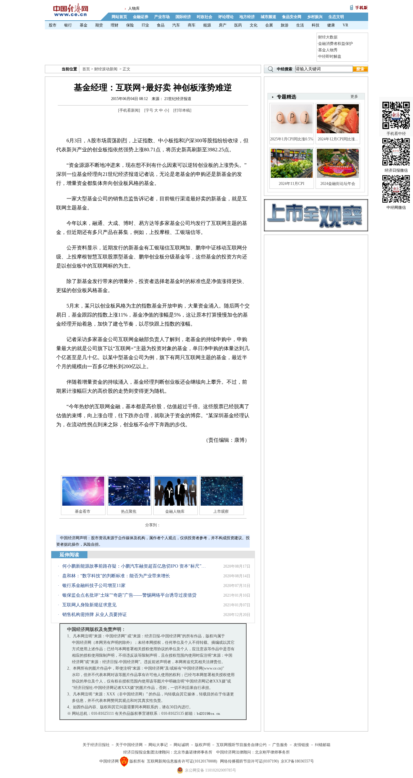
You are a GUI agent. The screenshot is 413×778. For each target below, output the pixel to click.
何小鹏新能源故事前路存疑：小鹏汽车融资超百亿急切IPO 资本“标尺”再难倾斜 (134, 566)
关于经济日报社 (96, 745)
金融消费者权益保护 (335, 43)
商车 (192, 25)
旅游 (284, 25)
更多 (354, 96)
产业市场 (162, 17)
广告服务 (280, 745)
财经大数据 (327, 37)
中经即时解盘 (329, 56)
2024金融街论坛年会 (337, 183)
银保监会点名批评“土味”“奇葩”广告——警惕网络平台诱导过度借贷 (129, 595)
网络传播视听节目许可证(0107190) (249, 761)
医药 (238, 25)
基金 (83, 25)
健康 (331, 25)
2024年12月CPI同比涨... (338, 139)
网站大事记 (158, 745)
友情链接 (301, 745)
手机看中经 (396, 133)
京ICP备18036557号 (297, 761)
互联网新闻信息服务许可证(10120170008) (182, 761)
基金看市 (82, 511)
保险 (130, 25)
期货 (99, 25)
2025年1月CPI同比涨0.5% (291, 139)
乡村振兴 (315, 17)
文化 (253, 25)
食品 (161, 25)
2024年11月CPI (291, 183)
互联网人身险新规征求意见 (89, 604)
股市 (52, 25)
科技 (315, 25)
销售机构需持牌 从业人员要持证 (94, 614)
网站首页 (119, 17)
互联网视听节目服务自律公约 (241, 745)
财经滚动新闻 (105, 69)
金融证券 (140, 17)
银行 (68, 25)
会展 (269, 25)
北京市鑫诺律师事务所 (193, 752)
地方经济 (247, 17)
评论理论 (226, 17)
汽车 (176, 25)
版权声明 (202, 745)
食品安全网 (291, 17)
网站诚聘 (181, 745)
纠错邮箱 (322, 745)
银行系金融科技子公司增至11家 (94, 585)
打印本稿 (182, 110)
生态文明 (336, 17)
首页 (86, 69)
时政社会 (204, 17)
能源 (207, 25)
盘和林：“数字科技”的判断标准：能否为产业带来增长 (116, 575)
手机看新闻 (129, 110)
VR (345, 25)
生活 (300, 25)
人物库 (134, 8)
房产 (223, 25)
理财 (114, 25)
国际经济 (183, 17)
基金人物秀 (327, 50)
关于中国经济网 (129, 745)
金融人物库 (175, 511)
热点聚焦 (128, 511)
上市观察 (221, 511)
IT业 (145, 25)
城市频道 (268, 17)
